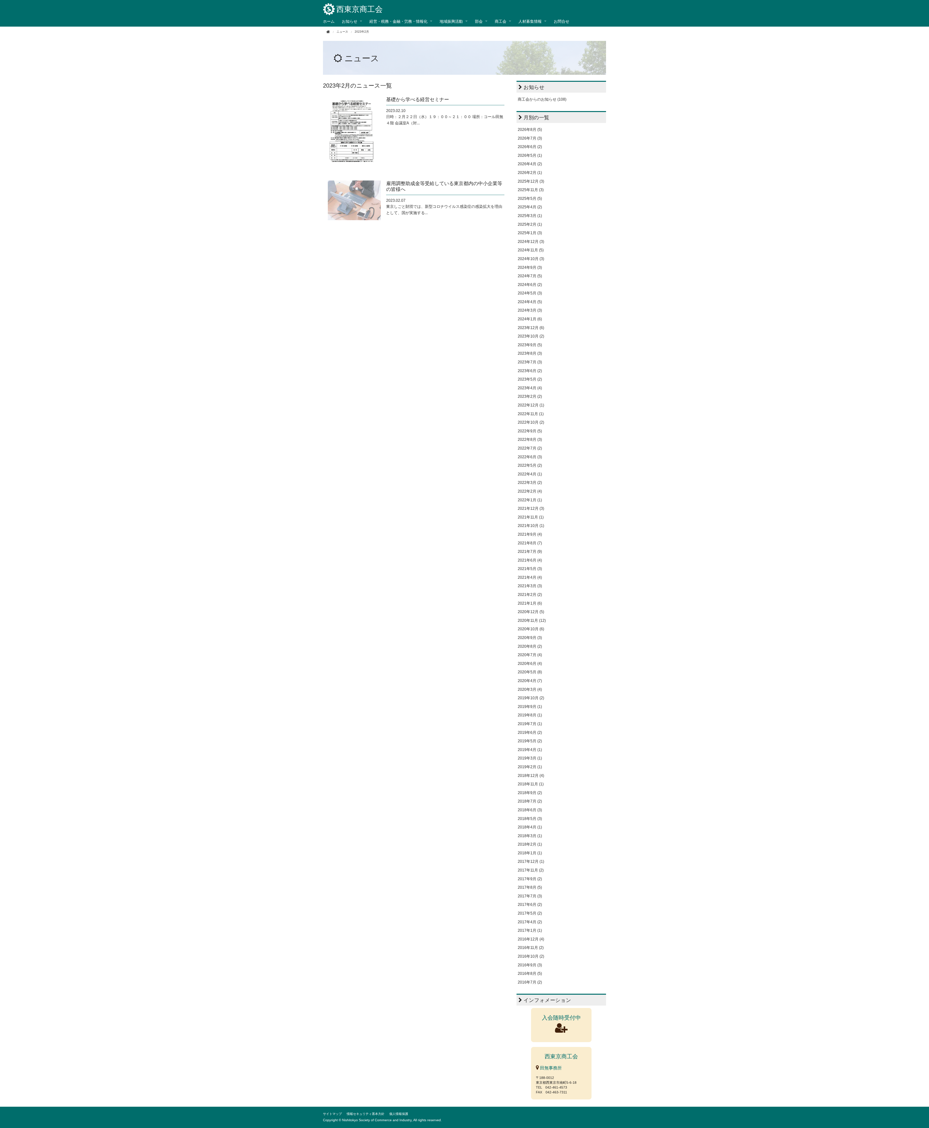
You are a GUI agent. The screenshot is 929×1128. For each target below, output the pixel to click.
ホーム (329, 21)
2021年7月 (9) (530, 551)
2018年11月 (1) (531, 784)
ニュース (362, 58)
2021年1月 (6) (530, 603)
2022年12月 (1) (531, 405)
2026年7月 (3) (530, 138)
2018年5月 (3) (530, 819)
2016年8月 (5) (530, 973)
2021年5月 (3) (530, 569)
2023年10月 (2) (531, 336)
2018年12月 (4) (531, 776)
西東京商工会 (359, 9)
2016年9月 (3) (530, 965)
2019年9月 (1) (530, 707)
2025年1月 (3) (530, 233)
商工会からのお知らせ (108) (542, 99)
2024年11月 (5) (531, 250)
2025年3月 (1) (530, 216)
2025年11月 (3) (531, 190)
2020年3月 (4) (530, 689)
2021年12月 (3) (531, 508)
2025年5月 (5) (530, 198)
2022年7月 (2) (530, 448)
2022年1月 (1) (530, 500)
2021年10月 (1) (531, 526)
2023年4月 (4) (530, 388)
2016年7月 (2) (530, 982)
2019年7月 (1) (530, 724)
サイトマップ (332, 1114)
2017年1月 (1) (530, 930)
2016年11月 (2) (531, 948)
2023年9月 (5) (530, 345)
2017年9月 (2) (530, 879)
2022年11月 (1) (531, 414)
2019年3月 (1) (530, 758)
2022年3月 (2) (530, 483)
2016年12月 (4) (531, 939)
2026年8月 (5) (530, 130)
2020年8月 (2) (530, 646)
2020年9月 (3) (530, 638)
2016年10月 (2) (531, 956)
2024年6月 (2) (530, 285)
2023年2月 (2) (530, 396)
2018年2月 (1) (530, 844)
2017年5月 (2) (530, 913)
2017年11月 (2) (531, 870)
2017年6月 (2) (530, 904)
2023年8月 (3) (530, 353)
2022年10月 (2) (531, 422)
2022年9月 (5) (530, 431)
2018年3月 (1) (530, 836)
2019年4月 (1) (530, 750)
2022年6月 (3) (530, 457)
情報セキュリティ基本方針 (365, 1114)
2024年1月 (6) (530, 319)
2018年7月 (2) (530, 801)
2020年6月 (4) (530, 664)
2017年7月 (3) (530, 896)
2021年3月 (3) (530, 586)
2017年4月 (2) (530, 922)
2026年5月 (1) (530, 155)
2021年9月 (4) (530, 534)
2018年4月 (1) (530, 827)
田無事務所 (550, 1068)
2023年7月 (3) (530, 362)
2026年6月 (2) (530, 147)
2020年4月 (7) (530, 681)
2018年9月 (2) (530, 793)
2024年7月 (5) (530, 276)
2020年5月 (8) (530, 672)
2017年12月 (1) (531, 861)
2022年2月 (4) (530, 491)
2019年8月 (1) (530, 715)
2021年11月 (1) (531, 517)
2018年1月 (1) (530, 853)
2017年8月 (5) (530, 887)
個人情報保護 (398, 1114)
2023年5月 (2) (530, 379)
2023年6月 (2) (530, 371)
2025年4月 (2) (530, 207)
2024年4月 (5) (530, 302)
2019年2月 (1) (530, 767)
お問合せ (561, 21)
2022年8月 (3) (530, 439)
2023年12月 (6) (531, 328)
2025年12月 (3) (531, 181)
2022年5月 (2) (530, 465)
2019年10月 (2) (531, 698)
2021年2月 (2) (530, 595)
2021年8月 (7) (530, 543)
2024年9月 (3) (530, 267)
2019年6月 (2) (530, 732)
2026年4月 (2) (530, 164)
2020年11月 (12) (532, 620)
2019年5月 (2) (530, 741)
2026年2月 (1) (530, 173)
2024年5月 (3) (530, 293)
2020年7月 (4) (530, 655)
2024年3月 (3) (530, 310)
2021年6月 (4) (530, 560)
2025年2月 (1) (530, 224)
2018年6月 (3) (530, 810)
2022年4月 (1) (530, 474)
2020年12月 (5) (531, 612)
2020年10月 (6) (531, 629)
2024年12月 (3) (531, 242)
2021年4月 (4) (530, 577)
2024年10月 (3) (531, 259)
